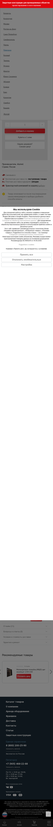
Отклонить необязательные (26, 260)
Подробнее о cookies (26, 245)
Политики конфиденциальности (35, 219)
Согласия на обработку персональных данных (19, 220)
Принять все (26, 255)
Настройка (26, 265)
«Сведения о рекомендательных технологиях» (26, 235)
